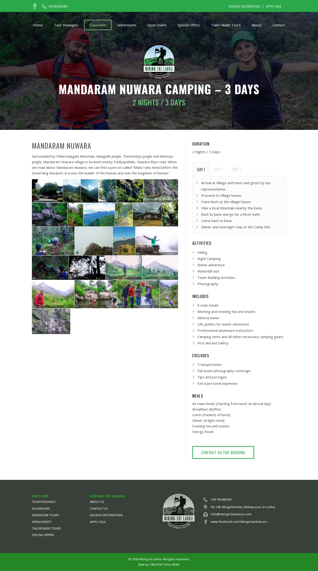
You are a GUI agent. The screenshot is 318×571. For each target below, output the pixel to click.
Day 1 (201, 169)
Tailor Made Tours (226, 25)
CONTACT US (99, 508)
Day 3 (236, 169)
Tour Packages (66, 25)
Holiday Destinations (244, 6)
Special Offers (189, 25)
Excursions (97, 25)
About (256, 25)
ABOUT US (97, 502)
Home (38, 25)
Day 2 (219, 169)
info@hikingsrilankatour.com (231, 514)
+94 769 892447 (58, 6)
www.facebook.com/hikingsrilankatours (239, 521)
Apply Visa (273, 6)
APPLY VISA (97, 522)
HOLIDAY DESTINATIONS (106, 515)
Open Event (156, 25)
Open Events (41, 522)
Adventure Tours (45, 515)
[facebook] (34, 6)
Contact (279, 25)
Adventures (127, 25)
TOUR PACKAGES (44, 502)
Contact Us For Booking (223, 452)
